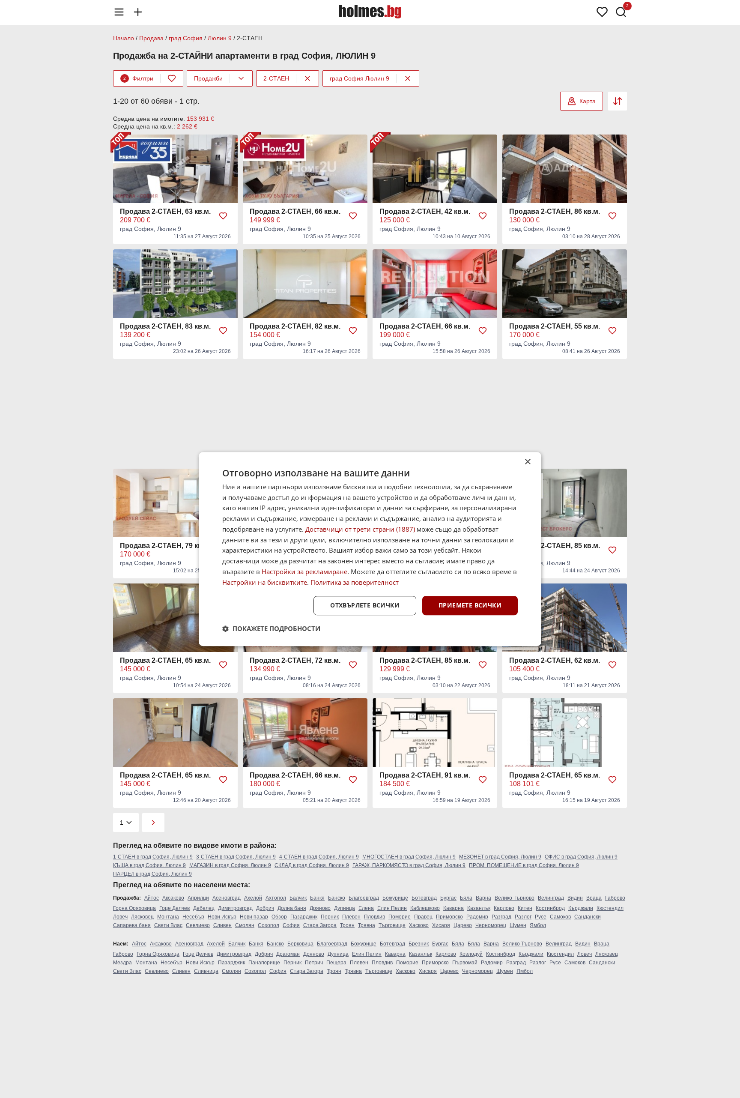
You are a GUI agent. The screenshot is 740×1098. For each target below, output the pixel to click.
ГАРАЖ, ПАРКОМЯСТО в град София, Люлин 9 (408, 865)
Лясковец (142, 916)
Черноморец (490, 925)
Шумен (518, 925)
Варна (483, 898)
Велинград (551, 898)
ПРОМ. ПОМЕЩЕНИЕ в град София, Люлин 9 (524, 865)
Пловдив (374, 916)
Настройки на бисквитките (264, 582)
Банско (336, 898)
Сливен (222, 925)
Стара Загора (320, 925)
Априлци (198, 898)
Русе (540, 916)
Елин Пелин (392, 908)
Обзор (279, 916)
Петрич (314, 962)
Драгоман (288, 954)
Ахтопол (276, 898)
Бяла (466, 898)
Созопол (268, 925)
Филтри (138, 78)
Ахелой (253, 898)
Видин (575, 898)
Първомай (464, 962)
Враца (594, 898)
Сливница (206, 971)
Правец (423, 916)
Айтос (151, 898)
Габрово (615, 898)
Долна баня (292, 908)
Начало (123, 38)
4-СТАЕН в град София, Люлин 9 (319, 856)
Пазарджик (303, 916)
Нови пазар (254, 916)
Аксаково (173, 898)
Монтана (168, 916)
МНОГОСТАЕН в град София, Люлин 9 (409, 856)
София (291, 925)
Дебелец (204, 908)
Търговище (392, 925)
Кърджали (580, 908)
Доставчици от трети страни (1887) (360, 529)
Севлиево (198, 925)
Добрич (265, 908)
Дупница (344, 908)
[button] (271, 628)
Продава (151, 38)
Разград (501, 916)
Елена (366, 908)
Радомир (477, 916)
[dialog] (370, 549)
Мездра (122, 962)
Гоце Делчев (174, 908)
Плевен (351, 916)
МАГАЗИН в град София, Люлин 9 (230, 865)
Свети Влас (168, 925)
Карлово (504, 908)
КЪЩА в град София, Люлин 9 (149, 865)
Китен (525, 908)
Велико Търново (514, 898)
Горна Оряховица (134, 908)
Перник (330, 916)
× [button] (527, 462)
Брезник (419, 943)
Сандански (587, 916)
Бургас (448, 898)
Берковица (300, 943)
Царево (463, 925)
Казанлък (478, 908)
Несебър (193, 916)
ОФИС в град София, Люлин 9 (581, 856)
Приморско (449, 916)
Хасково (419, 925)
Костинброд (550, 908)
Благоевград (364, 898)
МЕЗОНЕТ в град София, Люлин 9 (500, 856)
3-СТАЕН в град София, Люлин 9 (236, 856)
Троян (347, 925)
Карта (587, 101)
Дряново (320, 908)
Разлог (523, 916)
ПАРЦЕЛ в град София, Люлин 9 (152, 874)
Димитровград (235, 908)
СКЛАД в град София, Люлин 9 (312, 865)
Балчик (298, 898)
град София (186, 38)
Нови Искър (222, 916)
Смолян (244, 925)
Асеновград (226, 898)
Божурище (395, 898)
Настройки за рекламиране (304, 571)
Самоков (560, 916)
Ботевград (424, 898)
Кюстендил (610, 908)
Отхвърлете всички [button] (365, 605)
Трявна (366, 925)
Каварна (453, 908)
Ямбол (538, 925)
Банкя (317, 898)
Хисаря (441, 925)
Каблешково (425, 908)
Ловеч (120, 916)
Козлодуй (471, 954)
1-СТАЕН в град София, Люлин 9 (153, 856)
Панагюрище (264, 962)
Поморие (399, 916)
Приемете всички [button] (470, 605)
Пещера (336, 962)
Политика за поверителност (354, 582)
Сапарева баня (132, 925)
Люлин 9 (220, 38)
